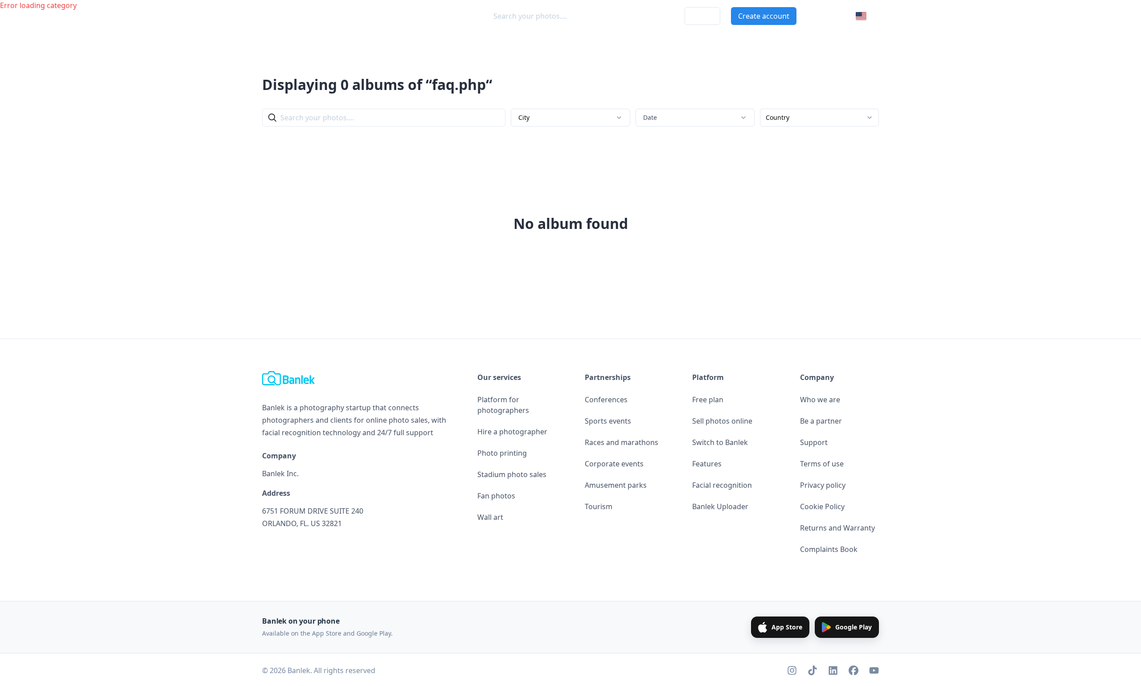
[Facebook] (853, 670)
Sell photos (398, 16)
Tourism (598, 506)
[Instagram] (792, 670)
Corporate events (614, 464)
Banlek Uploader (720, 506)
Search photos (340, 16)
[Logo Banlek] (281, 16)
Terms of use (822, 464)
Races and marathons (621, 442)
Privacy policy (822, 485)
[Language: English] (867, 16)
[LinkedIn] (833, 670)
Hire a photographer (512, 432)
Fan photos (496, 496)
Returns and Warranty (837, 528)
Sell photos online (722, 421)
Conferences (606, 399)
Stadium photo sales (511, 474)
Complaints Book (829, 549)
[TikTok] (812, 670)
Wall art (490, 517)
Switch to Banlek (720, 442)
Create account (763, 16)
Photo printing (502, 453)
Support (814, 442)
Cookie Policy (822, 506)
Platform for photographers (503, 405)
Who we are (820, 399)
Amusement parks (616, 485)
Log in (702, 16)
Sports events (608, 421)
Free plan (707, 399)
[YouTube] (874, 670)
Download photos (643, 16)
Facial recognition (722, 485)
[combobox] (570, 118)
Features (707, 464)
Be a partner (821, 421)
